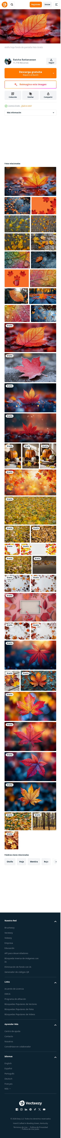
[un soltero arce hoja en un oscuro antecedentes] (30, 989)
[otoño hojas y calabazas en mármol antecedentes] (42, 717)
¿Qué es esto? (26, 106)
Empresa (9, 1135)
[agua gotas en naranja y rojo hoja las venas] (18, 350)
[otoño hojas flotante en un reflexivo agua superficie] (17, 403)
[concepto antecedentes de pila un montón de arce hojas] (36, 1033)
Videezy (8, 1130)
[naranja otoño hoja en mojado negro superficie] (17, 331)
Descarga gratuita (30, 73)
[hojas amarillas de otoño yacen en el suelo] (16, 718)
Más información (14, 111)
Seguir (51, 63)
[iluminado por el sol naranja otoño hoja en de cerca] (43, 349)
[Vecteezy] (4, 4)
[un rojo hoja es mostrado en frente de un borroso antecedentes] (30, 826)
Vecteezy (9, 1125)
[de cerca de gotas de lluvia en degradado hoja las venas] (17, 385)
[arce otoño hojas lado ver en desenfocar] (30, 627)
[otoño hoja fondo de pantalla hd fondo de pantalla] (30, 180)
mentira (34, 1054)
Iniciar (47, 4)
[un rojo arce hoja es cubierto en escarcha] (30, 457)
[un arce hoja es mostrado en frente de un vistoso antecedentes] (30, 898)
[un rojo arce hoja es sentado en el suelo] (30, 518)
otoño (10, 1054)
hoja (21, 1054)
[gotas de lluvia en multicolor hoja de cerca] (17, 313)
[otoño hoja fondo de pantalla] (30, 427)
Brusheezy (9, 1120)
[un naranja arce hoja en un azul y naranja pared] (22, 873)
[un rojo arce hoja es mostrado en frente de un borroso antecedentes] (30, 928)
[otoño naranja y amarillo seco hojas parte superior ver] (17, 668)
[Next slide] (49, 1054)
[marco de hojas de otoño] (30, 760)
